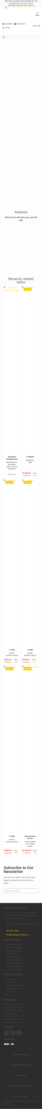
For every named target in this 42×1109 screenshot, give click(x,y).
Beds (8, 467)
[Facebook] (6, 1033)
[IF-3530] (12, 562)
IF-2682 (30, 650)
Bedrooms (12, 464)
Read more (11, 474)
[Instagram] (12, 1033)
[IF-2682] (30, 562)
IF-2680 (12, 836)
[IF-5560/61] (30, 369)
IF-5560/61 (30, 457)
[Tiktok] (19, 1033)
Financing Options (13, 988)
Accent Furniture (13, 957)
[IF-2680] (12, 748)
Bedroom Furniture (14, 948)
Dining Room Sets (13, 951)
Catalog (9, 992)
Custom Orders (12, 979)
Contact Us (11, 982)
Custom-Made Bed (14, 963)
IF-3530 (12, 650)
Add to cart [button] (35, 474)
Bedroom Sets (11, 462)
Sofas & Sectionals (14, 960)
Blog (8, 995)
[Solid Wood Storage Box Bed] (12, 369)
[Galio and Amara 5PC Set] (30, 748)
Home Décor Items (14, 969)
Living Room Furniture (15, 944)
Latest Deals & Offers (15, 985)
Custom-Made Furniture (16, 966)
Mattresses (10, 954)
